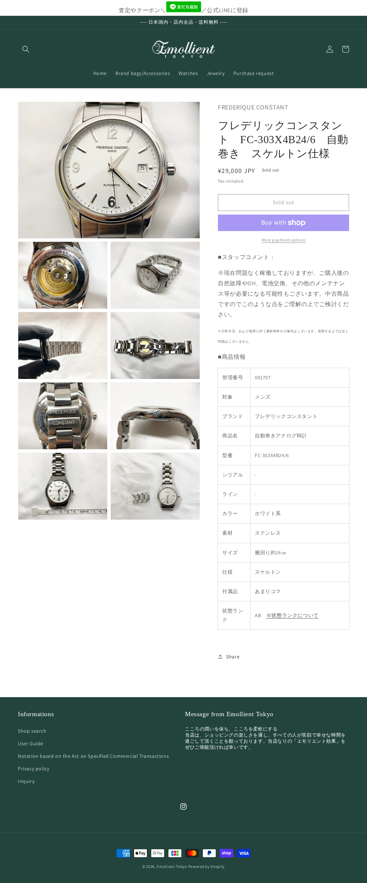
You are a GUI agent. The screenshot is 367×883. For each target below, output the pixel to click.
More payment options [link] (284, 240)
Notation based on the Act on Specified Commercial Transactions (93, 756)
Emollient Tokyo (172, 866)
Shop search (32, 731)
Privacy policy (33, 768)
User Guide (30, 743)
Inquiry (26, 781)
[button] (26, 49)
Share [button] (232, 656)
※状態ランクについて (292, 615)
